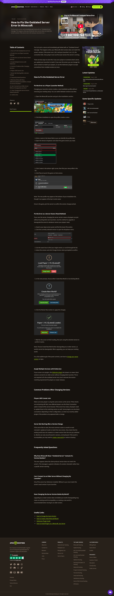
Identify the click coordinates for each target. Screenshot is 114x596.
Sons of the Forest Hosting (80, 581)
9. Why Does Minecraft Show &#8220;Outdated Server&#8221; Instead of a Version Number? (20, 81)
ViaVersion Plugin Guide (43, 521)
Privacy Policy (13, 580)
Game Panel (92, 548)
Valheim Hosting (78, 560)
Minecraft (27, 7)
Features (42, 7)
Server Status (92, 557)
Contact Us (44, 548)
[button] (35, 7)
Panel (89, 7)
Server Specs (61, 556)
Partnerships (45, 553)
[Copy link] (66, 77)
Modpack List (61, 548)
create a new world (58, 437)
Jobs (43, 556)
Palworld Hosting (78, 567)
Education (92, 563)
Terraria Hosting (78, 573)
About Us (44, 545)
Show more (93, 122)
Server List (60, 553)
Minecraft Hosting (78, 545)
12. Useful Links (14, 95)
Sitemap (12, 577)
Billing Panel (92, 545)
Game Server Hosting (63, 545)
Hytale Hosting (77, 548)
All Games (76, 584)
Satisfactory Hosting (79, 578)
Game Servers (34, 7)
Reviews (44, 550)
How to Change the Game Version (46, 516)
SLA (11, 586)
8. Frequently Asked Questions (18, 77)
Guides (91, 550)
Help (46, 7)
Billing (83, 7)
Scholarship (92, 566)
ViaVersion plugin (57, 372)
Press (43, 559)
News (51, 7)
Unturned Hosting (78, 575)
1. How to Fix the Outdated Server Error (20, 51)
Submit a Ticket (93, 560)
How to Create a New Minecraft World (47, 519)
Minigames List (61, 550)
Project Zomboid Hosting (80, 570)
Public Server (92, 568)
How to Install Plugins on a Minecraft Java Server (51, 524)
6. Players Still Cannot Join (17, 70)
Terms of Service (14, 583)
